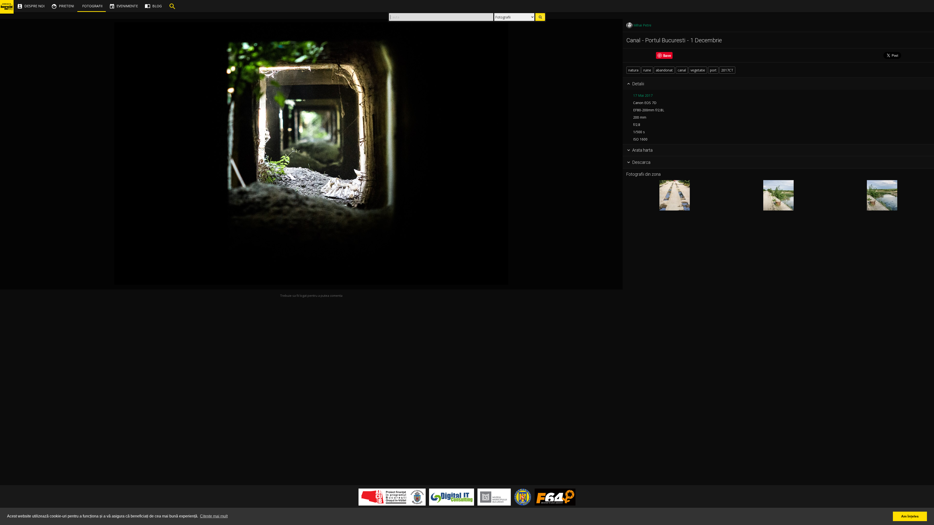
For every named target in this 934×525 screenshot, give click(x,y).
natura (633, 70)
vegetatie (698, 70)
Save (667, 55)
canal (682, 70)
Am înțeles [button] (910, 516)
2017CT (727, 70)
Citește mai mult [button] (214, 516)
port (713, 70)
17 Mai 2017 (643, 95)
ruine (647, 70)
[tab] (778, 84)
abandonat (664, 70)
